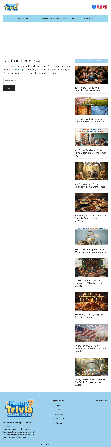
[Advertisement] (55, 38)
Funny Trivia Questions (47, 7)
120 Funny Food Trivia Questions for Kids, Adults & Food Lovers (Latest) (91, 218)
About (59, 410)
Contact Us (59, 414)
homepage (20, 69)
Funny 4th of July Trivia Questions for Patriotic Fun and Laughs (91, 348)
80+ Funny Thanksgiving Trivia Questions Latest (89, 315)
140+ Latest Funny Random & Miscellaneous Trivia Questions (90, 250)
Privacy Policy (58, 419)
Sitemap (59, 423)
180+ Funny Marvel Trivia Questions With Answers (87, 89)
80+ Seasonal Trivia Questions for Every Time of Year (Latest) (90, 120)
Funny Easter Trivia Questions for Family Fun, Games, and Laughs (90, 382)
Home (58, 405)
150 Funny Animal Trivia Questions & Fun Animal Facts (90, 185)
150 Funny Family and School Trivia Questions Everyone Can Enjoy (90, 153)
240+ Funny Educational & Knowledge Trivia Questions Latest (89, 283)
